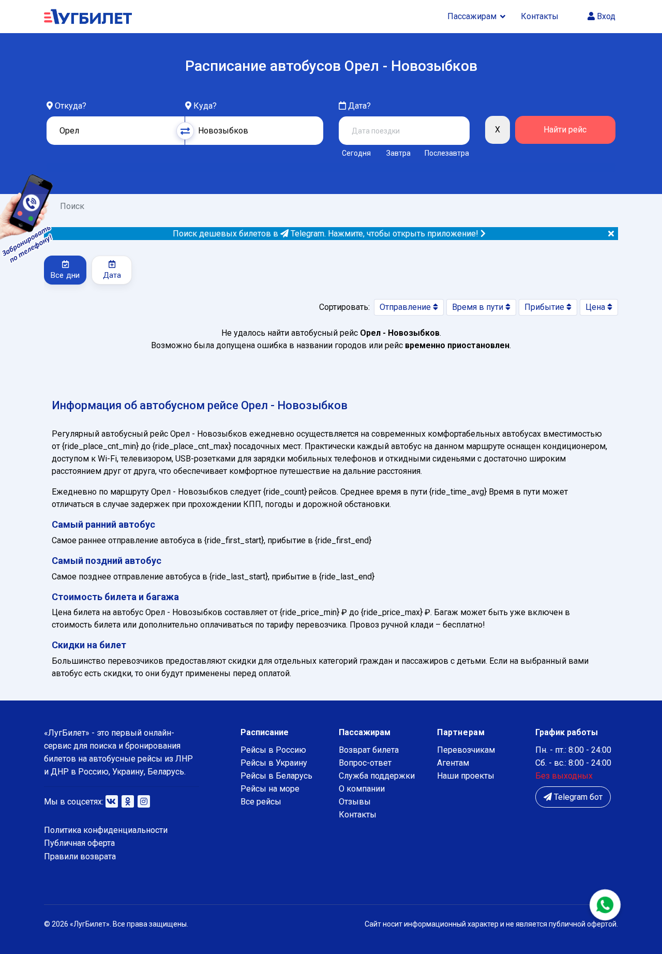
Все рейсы (260, 802)
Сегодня (356, 153)
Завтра (398, 153)
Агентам (453, 763)
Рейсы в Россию (273, 750)
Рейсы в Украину (273, 763)
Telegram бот (577, 797)
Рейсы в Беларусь (276, 776)
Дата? (358, 106)
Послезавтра (447, 153)
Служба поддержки (377, 776)
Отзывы (355, 802)
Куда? (205, 106)
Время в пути (478, 307)
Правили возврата (80, 856)
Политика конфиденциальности (106, 830)
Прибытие (545, 307)
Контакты (540, 16)
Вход (605, 16)
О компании (362, 789)
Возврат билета (369, 750)
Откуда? (70, 106)
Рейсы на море (269, 789)
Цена (596, 307)
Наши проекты (465, 776)
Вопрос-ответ (365, 763)
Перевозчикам (466, 750)
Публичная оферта (79, 843)
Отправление (406, 307)
